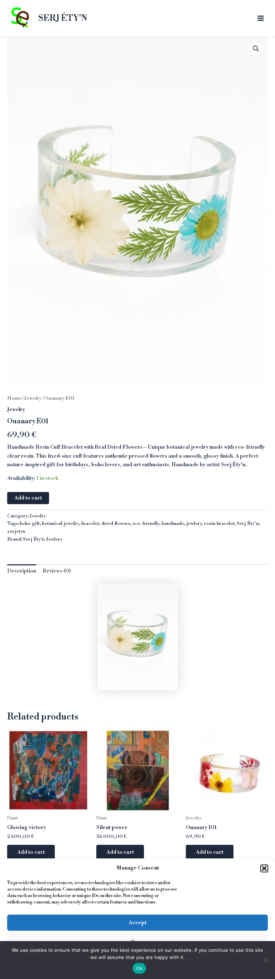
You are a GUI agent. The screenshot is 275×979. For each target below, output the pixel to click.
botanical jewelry (60, 523)
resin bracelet (219, 523)
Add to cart (28, 498)
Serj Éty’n (248, 523)
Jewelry (33, 398)
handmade (172, 523)
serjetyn (16, 531)
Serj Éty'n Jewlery (42, 539)
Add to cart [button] (31, 852)
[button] (264, 868)
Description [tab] (21, 571)
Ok (139, 968)
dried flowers (115, 523)
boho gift (30, 523)
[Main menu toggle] (261, 18)
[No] (266, 960)
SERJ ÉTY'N (62, 18)
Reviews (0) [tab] (57, 571)
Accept (137, 922)
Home (14, 398)
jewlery (194, 523)
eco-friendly (145, 523)
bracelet (90, 523)
